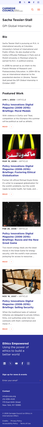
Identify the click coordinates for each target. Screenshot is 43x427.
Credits (5, 421)
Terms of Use (25, 423)
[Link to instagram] (38, 2)
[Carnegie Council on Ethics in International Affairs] (12, 9)
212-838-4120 (8, 399)
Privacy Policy (16, 421)
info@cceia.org (9, 396)
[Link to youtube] (29, 2)
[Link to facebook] (33, 2)
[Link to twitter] (24, 2)
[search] (32, 9)
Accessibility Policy (10, 423)
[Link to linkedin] (20, 2)
